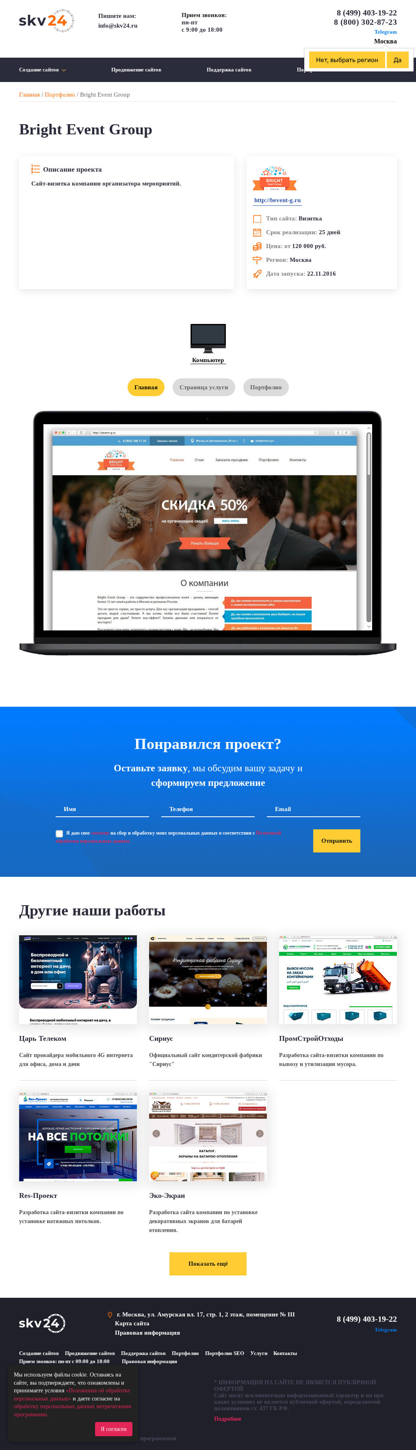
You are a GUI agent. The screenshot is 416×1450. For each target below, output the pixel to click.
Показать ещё (208, 1263)
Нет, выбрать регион (347, 60)
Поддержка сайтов (229, 70)
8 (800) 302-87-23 (365, 21)
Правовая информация (147, 1332)
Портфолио (60, 94)
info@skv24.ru (117, 25)
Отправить (336, 840)
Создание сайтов (39, 70)
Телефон (181, 809)
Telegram (385, 32)
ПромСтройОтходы (311, 1038)
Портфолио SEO (224, 1353)
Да (398, 60)
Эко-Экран (167, 1195)
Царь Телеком (42, 1038)
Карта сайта (132, 1323)
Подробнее (227, 1419)
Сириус (161, 1038)
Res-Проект (38, 1195)
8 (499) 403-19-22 (367, 12)
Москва (385, 41)
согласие (100, 833)
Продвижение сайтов (136, 70)
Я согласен (114, 1429)
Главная (29, 94)
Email (283, 809)
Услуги (258, 1353)
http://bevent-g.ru (277, 200)
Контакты (285, 1353)
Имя (70, 809)
